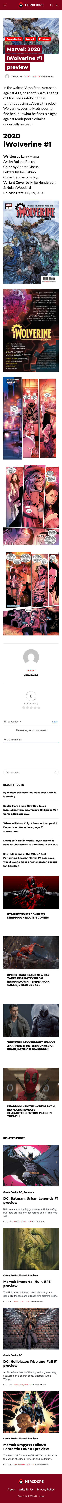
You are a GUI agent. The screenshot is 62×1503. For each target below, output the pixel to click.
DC (20, 1192)
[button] (5, 5)
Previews (44, 39)
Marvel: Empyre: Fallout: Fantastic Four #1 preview (26, 1447)
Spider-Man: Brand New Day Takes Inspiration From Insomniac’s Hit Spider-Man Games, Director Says (30, 809)
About (11, 1489)
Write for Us (26, 1489)
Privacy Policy (46, 1489)
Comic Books (14, 39)
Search (56, 772)
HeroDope (31, 675)
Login (55, 721)
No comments (47, 76)
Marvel (30, 39)
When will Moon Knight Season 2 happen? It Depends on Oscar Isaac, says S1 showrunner (30, 827)
